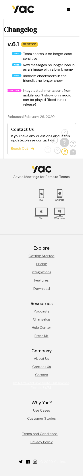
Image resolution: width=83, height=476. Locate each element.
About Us (41, 358)
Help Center (41, 327)
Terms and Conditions (40, 433)
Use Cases (41, 410)
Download (41, 288)
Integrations (41, 272)
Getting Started (41, 255)
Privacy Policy (42, 442)
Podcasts (41, 311)
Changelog (41, 319)
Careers (41, 374)
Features (41, 280)
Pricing (41, 263)
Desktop (29, 44)
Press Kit (41, 335)
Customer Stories (41, 418)
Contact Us (41, 366)
